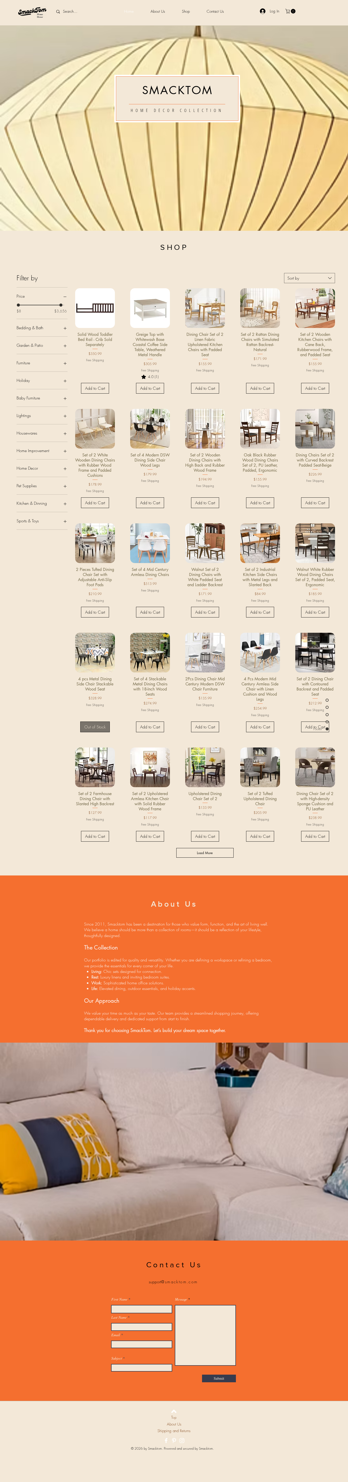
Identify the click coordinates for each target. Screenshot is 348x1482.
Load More (205, 853)
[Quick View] (95, 308)
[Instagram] (182, 1440)
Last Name (119, 1317)
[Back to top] (174, 1411)
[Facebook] (166, 1440)
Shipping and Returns (174, 1430)
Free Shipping (95, 360)
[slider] (18, 305)
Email (115, 1335)
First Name (119, 1299)
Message (181, 1299)
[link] (149, 377)
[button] (291, 11)
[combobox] (309, 278)
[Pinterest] (174, 1440)
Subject (116, 1358)
